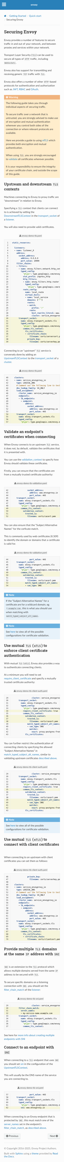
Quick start (35, 16)
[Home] (5, 16)
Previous (13, 1136)
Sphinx (19, 1153)
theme (35, 1153)
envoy (34, 5)
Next (53, 1136)
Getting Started (17, 16)
